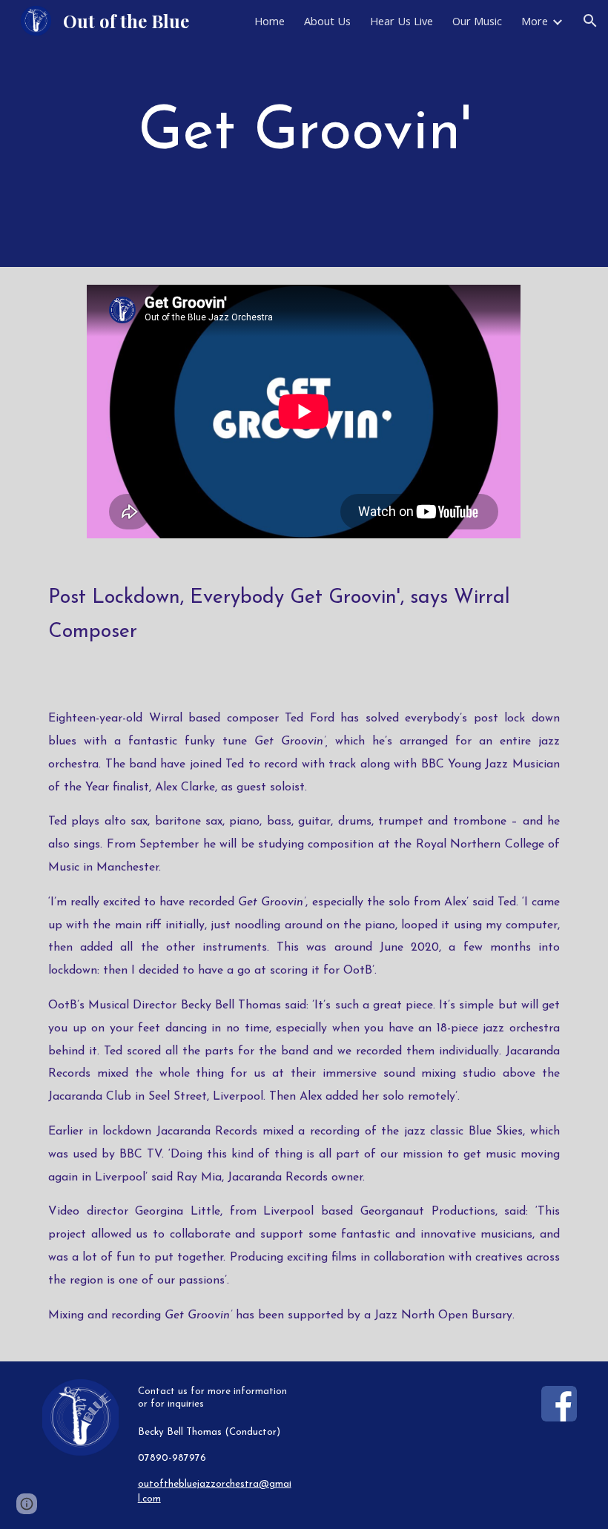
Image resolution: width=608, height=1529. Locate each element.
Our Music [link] (477, 20)
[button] (590, 21)
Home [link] (269, 20)
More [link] (534, 20)
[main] (304, 133)
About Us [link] (327, 20)
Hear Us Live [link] (401, 20)
